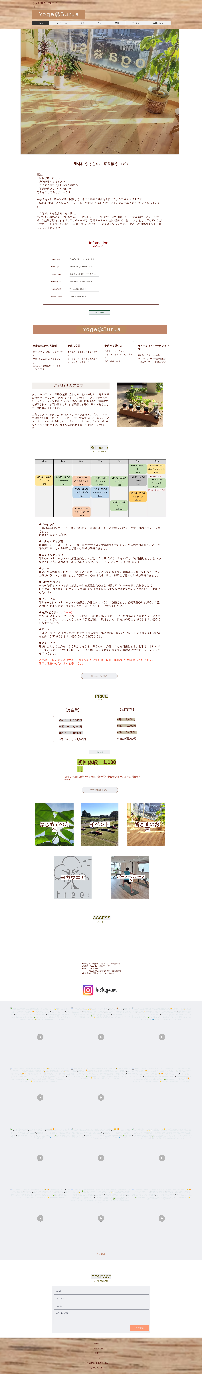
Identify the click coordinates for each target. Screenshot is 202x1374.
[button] (100, 91)
